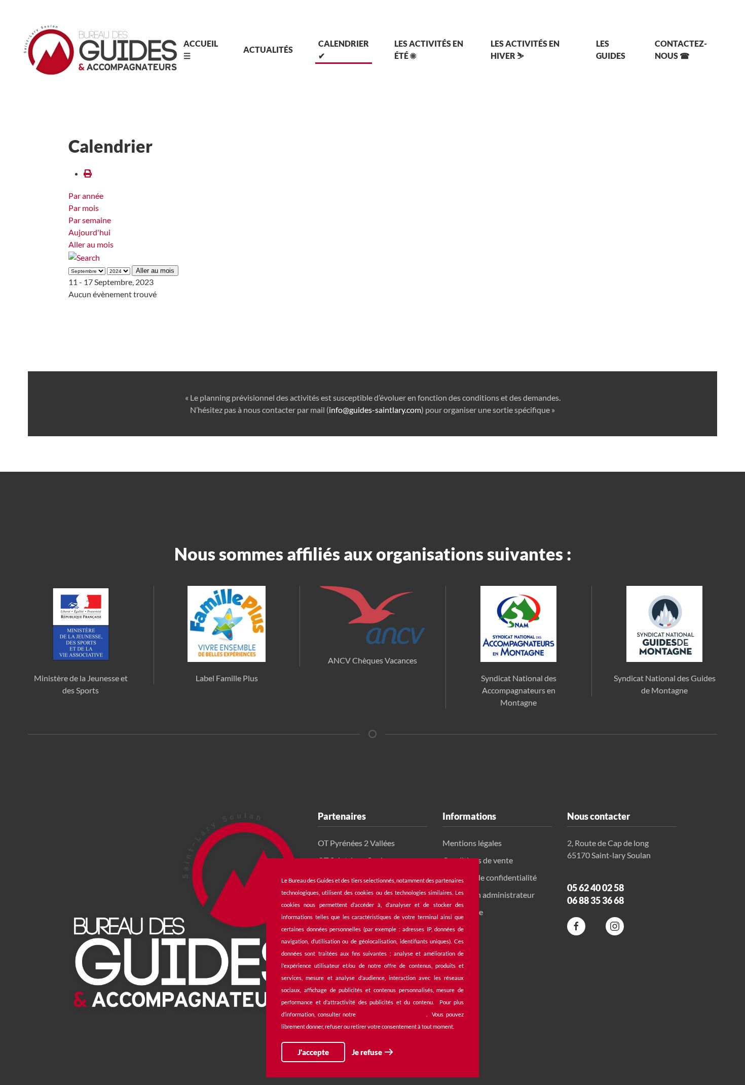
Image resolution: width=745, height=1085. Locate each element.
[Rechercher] (84, 256)
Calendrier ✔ (343, 49)
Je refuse (367, 1052)
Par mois (83, 208)
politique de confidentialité (392, 1014)
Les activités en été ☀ (428, 49)
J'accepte (313, 1052)
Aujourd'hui (89, 232)
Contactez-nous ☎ (681, 49)
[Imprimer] (88, 173)
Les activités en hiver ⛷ (525, 49)
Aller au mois (91, 244)
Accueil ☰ (200, 49)
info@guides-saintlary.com (375, 409)
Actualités (268, 49)
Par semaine (89, 220)
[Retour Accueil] (100, 49)
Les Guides (610, 49)
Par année (85, 195)
